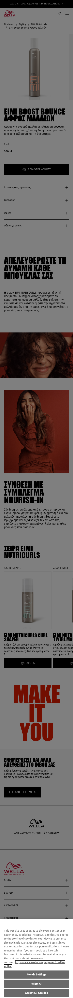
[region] (36, 958)
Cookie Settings (36, 974)
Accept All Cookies (36, 992)
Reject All (36, 983)
